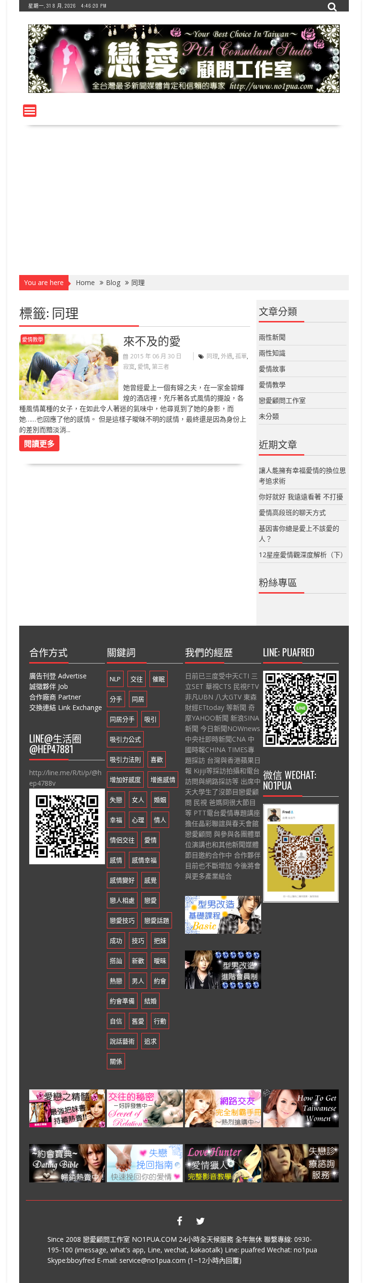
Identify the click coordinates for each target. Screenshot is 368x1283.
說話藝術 (122, 1041)
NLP (115, 679)
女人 (138, 799)
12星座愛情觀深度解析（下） (303, 554)
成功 (116, 940)
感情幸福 (144, 860)
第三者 (160, 367)
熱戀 (116, 980)
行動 (160, 1021)
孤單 (241, 356)
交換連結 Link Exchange (65, 707)
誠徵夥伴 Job (48, 686)
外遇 (226, 356)
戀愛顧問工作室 (282, 400)
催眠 (158, 679)
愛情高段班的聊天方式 (292, 512)
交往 (136, 679)
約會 (160, 980)
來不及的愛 (152, 340)
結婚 (150, 1001)
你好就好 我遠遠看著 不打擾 (301, 496)
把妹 (160, 940)
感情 (116, 860)
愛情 (143, 367)
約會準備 (122, 1001)
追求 (150, 1041)
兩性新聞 (272, 337)
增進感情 (162, 779)
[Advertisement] (184, 197)
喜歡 (156, 759)
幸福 (116, 819)
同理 (212, 356)
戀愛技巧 (122, 920)
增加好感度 (125, 779)
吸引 (150, 719)
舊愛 (138, 1021)
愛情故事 (272, 368)
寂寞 (129, 367)
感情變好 (122, 880)
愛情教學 (32, 339)
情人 (160, 819)
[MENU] (30, 110)
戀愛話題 (156, 920)
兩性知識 (272, 352)
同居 (138, 699)
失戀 (116, 799)
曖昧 (160, 960)
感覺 (150, 880)
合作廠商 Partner (55, 696)
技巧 (138, 940)
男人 (138, 980)
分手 (116, 699)
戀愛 (150, 900)
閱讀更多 (39, 443)
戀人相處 (122, 900)
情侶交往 (122, 840)
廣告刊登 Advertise (58, 675)
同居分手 (122, 719)
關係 (116, 1061)
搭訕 (116, 960)
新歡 (138, 960)
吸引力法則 (125, 759)
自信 (116, 1021)
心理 (138, 819)
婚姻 (160, 799)
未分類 (269, 416)
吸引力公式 (125, 739)
